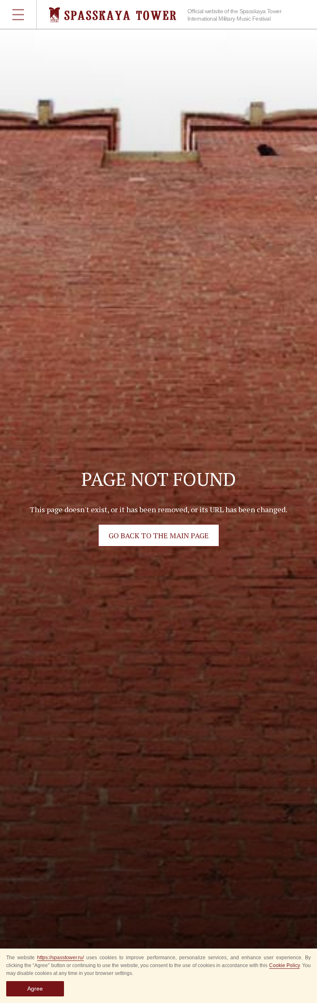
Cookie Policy (284, 965)
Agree (35, 988)
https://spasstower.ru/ (60, 957)
